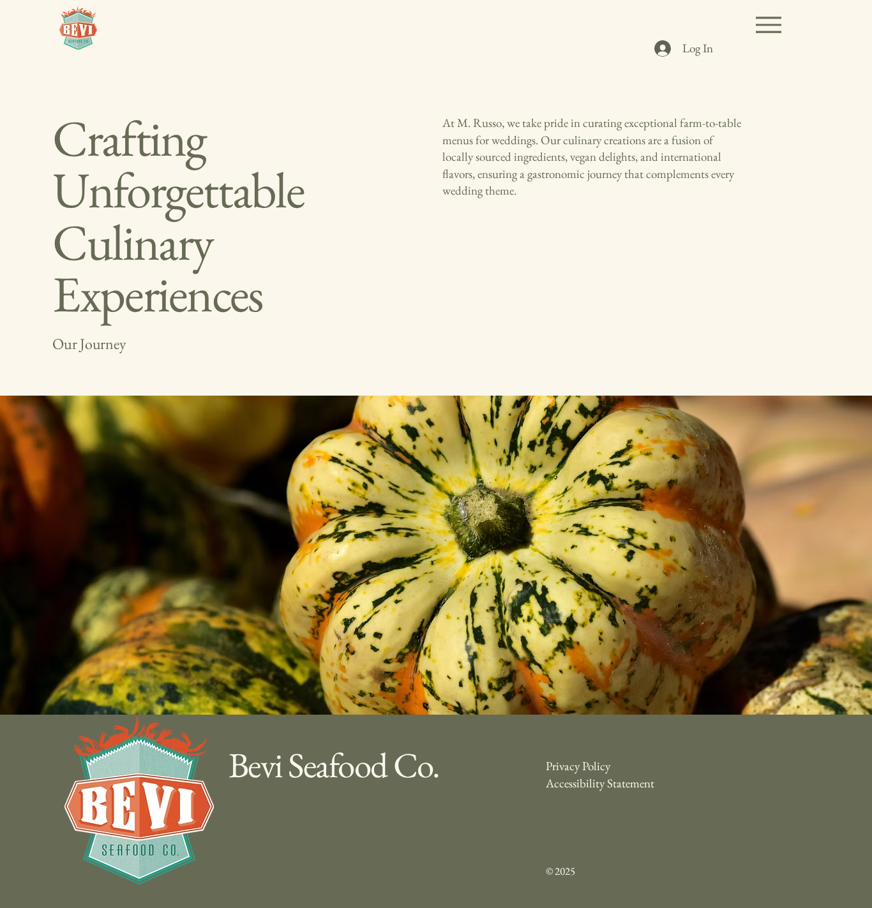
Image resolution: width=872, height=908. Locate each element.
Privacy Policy (578, 766)
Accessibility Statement (600, 783)
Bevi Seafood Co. (334, 764)
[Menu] (768, 24)
